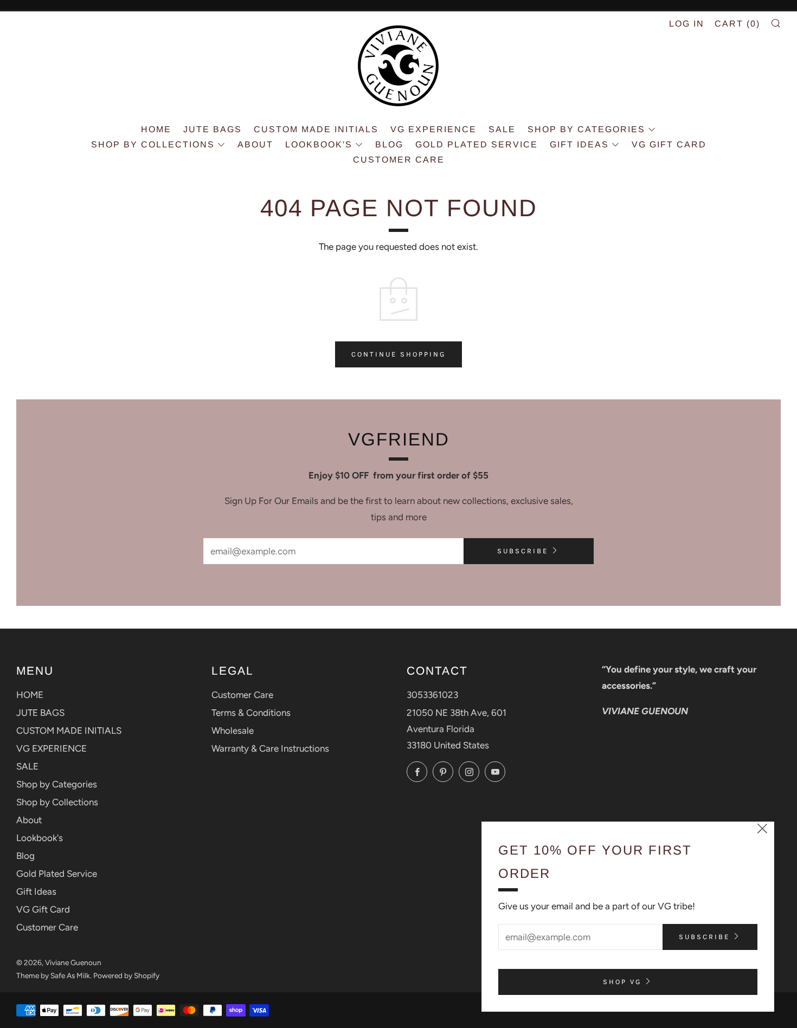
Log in (686, 23)
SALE (502, 129)
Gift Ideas (579, 144)
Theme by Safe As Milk (53, 975)
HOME (156, 129)
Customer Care (399, 159)
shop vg (622, 982)
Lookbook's (318, 144)
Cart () (737, 23)
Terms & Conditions (251, 712)
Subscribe (522, 551)
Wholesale (232, 730)
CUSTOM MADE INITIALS (316, 129)
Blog (389, 144)
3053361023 (432, 694)
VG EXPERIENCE (433, 129)
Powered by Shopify (126, 975)
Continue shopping (398, 354)
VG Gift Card (669, 144)
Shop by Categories (586, 129)
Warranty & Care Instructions (270, 748)
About (255, 144)
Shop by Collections (153, 144)
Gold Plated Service (476, 144)
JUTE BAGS (212, 129)
